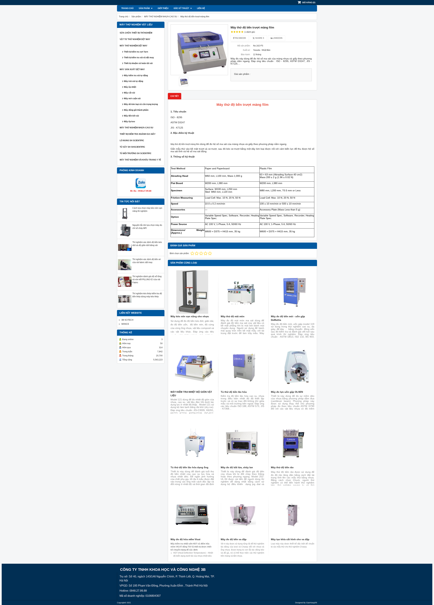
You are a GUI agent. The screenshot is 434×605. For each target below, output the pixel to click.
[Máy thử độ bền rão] (292, 443)
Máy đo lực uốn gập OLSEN (287, 392)
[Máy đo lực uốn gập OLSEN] (292, 367)
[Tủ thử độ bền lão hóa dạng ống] (192, 443)
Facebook (240, 38)
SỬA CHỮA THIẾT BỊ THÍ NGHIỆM (136, 33)
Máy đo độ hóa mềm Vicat (185, 539)
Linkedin (277, 38)
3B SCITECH (127, 320)
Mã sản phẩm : (244, 46)
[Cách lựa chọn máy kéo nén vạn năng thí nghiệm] (125, 219)
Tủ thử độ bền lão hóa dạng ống (189, 467)
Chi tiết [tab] (174, 96)
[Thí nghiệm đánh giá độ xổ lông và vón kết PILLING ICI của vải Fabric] (125, 288)
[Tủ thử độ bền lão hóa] (242, 367)
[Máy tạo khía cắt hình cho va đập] (292, 515)
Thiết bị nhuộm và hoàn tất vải (138, 63)
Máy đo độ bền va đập (233, 539)
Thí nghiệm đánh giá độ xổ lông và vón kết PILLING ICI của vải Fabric (147, 279)
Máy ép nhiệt (130, 87)
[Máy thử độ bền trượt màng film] (199, 50)
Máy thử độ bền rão (282, 467)
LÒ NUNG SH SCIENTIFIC (132, 140)
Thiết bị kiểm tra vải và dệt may (139, 57)
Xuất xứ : (247, 50)
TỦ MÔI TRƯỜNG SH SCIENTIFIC (135, 153)
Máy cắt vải (129, 93)
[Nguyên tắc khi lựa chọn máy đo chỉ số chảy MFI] (125, 236)
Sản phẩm (144, 8)
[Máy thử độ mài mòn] (242, 292)
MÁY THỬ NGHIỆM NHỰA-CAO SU (136, 127)
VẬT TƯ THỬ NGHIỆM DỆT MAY (135, 39)
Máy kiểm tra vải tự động (136, 75)
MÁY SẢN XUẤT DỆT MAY (132, 69)
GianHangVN (311, 603)
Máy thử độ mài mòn (232, 316)
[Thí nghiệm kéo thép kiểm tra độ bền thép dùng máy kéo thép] (125, 305)
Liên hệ (201, 8)
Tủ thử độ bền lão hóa (234, 392)
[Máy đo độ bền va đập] (242, 515)
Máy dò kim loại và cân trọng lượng (141, 104)
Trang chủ (127, 8)
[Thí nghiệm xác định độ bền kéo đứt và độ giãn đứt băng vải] (125, 253)
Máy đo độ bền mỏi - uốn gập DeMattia (288, 318)
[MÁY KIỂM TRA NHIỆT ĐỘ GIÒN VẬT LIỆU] (192, 367)
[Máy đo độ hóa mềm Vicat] (192, 515)
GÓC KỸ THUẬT (182, 8)
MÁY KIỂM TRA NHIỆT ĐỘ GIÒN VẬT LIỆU (191, 394)
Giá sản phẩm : (242, 74)
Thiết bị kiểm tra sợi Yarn (136, 52)
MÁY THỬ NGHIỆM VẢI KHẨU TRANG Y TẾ (140, 160)
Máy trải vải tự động (133, 81)
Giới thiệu (163, 8)
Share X (259, 38)
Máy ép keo (129, 121)
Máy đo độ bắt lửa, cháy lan (237, 467)
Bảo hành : (246, 54)
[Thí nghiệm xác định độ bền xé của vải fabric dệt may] (125, 270)
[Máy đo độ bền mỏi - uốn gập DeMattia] (292, 292)
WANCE (125, 324)
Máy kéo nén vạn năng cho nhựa (190, 316)
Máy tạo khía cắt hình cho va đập (290, 539)
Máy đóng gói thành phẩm (136, 110)
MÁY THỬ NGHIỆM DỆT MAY (133, 46)
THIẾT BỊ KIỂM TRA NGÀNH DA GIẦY (137, 134)
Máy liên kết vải (131, 116)
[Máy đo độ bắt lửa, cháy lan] (242, 443)
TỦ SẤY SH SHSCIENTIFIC (132, 147)
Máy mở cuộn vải (132, 98)
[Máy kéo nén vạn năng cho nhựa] (192, 292)
